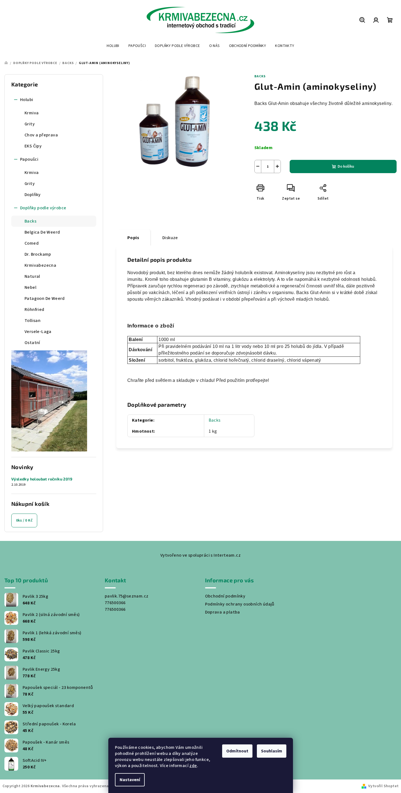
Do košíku (346, 166)
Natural (32, 276)
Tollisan (33, 321)
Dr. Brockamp (38, 254)
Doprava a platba (222, 612)
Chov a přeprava (41, 135)
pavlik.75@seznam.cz (127, 596)
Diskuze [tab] (170, 238)
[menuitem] (112, 45)
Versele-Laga (38, 332)
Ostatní (32, 343)
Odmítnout (237, 751)
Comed (32, 243)
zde (193, 766)
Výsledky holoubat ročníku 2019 (41, 479)
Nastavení (130, 780)
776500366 (115, 603)
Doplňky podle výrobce (43, 208)
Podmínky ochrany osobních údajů (239, 604)
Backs (30, 221)
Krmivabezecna (40, 265)
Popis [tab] (133, 238)
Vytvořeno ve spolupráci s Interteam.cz (200, 555)
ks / (24, 520)
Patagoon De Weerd (45, 298)
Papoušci (29, 159)
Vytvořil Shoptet (383, 786)
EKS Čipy (33, 146)
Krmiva (32, 113)
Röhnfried (34, 309)
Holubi (26, 100)
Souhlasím (271, 751)
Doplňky (33, 195)
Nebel (30, 287)
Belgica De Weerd (42, 232)
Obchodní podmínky (225, 596)
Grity (30, 124)
